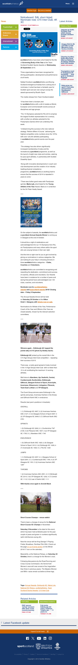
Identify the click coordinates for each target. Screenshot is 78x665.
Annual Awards (30, 585)
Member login (31, 10)
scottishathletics (41, 588)
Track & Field (7, 27)
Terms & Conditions (42, 654)
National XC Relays (28, 588)
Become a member (44, 10)
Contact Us (60, 654)
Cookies (32, 654)
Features (6, 47)
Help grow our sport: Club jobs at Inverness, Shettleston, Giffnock (67, 88)
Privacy (26, 654)
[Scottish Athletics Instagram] (50, 638)
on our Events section (35, 547)
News (3, 21)
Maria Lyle (51, 585)
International (8, 41)
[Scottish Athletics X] (33, 638)
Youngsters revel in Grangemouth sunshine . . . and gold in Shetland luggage (67, 74)
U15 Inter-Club (44, 590)
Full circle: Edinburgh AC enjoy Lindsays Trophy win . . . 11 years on (47, 608)
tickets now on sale (45, 302)
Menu (72, 3)
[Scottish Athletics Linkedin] (45, 638)
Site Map (52, 654)
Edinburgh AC (42, 585)
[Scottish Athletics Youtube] (39, 638)
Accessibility (18, 654)
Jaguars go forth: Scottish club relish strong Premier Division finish (67, 32)
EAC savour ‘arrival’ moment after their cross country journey (28, 607)
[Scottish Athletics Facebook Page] (27, 638)
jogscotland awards (37, 289)
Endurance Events (7, 34)
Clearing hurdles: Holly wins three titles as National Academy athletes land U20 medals (68, 60)
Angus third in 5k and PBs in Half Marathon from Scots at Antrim (68, 46)
